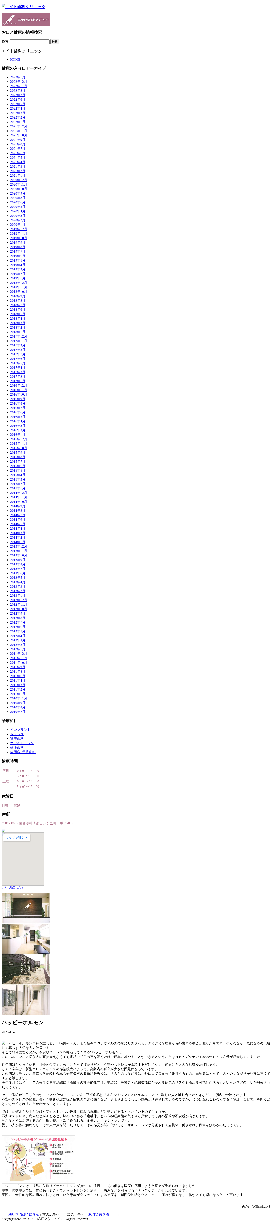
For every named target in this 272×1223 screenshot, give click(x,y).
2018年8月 (18, 300)
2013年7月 (18, 569)
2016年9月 (18, 399)
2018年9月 (18, 296)
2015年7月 (18, 461)
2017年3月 (18, 372)
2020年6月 (18, 202)
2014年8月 (18, 510)
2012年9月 (18, 613)
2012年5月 (18, 631)
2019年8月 (18, 247)
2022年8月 (18, 90)
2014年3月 (18, 533)
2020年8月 (18, 198)
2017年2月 (18, 376)
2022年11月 (18, 86)
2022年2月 (18, 117)
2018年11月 (18, 287)
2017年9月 (18, 345)
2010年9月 (18, 703)
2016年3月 (18, 426)
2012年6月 (18, 627)
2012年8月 (18, 618)
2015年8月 (18, 457)
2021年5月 (18, 157)
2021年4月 (18, 162)
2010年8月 (18, 707)
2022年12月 (18, 81)
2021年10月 (18, 135)
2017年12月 (18, 336)
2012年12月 (18, 600)
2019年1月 (18, 278)
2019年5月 (18, 260)
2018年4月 (18, 318)
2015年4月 (18, 475)
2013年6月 (18, 573)
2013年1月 (18, 595)
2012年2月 (18, 645)
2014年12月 (18, 493)
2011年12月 (18, 653)
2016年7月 (18, 408)
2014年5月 (18, 524)
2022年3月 (18, 113)
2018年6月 (18, 309)
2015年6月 (18, 466)
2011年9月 (18, 667)
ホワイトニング (22, 743)
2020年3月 (18, 215)
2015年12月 (18, 439)
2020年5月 (18, 207)
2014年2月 (18, 537)
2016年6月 (18, 412)
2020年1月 (18, 224)
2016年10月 (18, 394)
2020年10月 (18, 189)
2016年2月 (18, 430)
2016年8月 (18, 403)
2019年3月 (18, 269)
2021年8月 (18, 144)
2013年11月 (18, 551)
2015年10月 (18, 448)
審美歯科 (17, 738)
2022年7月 (18, 95)
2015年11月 (18, 443)
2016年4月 (18, 421)
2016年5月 (18, 417)
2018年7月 (18, 305)
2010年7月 (18, 712)
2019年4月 (18, 265)
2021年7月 (18, 148)
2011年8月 (18, 671)
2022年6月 (18, 99)
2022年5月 (18, 104)
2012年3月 (18, 640)
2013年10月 (18, 555)
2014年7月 (18, 515)
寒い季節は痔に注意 (23, 1214)
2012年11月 (18, 604)
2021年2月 (18, 171)
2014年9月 (18, 506)
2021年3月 (18, 166)
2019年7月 (18, 251)
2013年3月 (18, 586)
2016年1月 (18, 434)
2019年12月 (18, 229)
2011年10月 (18, 662)
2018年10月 (18, 291)
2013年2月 (18, 591)
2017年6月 (18, 358)
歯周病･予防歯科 (23, 752)
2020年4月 (18, 211)
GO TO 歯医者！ (100, 1214)
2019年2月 (18, 274)
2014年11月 (18, 497)
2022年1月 (18, 122)
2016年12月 (18, 385)
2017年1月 (18, 381)
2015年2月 (18, 484)
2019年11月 (18, 233)
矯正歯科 (17, 747)
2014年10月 (18, 502)
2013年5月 (18, 577)
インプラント (20, 729)
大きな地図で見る (13, 887)
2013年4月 (18, 582)
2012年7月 (18, 622)
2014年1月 (18, 542)
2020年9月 (18, 193)
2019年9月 (18, 242)
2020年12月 (18, 180)
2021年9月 (18, 140)
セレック (17, 734)
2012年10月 (18, 609)
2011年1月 (18, 694)
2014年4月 (18, 528)
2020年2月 (18, 220)
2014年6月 (18, 519)
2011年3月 (18, 685)
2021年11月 (18, 131)
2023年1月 (18, 77)
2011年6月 (18, 676)
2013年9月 (18, 560)
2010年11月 (18, 698)
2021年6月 (18, 153)
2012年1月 (18, 649)
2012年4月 (18, 636)
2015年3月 (18, 479)
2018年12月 (18, 283)
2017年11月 (18, 341)
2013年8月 (18, 564)
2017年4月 (18, 367)
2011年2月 (18, 689)
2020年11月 (18, 184)
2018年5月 (18, 314)
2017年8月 (18, 350)
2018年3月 (18, 323)
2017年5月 (18, 363)
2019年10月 (18, 238)
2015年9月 (18, 452)
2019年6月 (18, 256)
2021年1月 (18, 175)
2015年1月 (18, 488)
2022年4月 (18, 108)
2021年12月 (18, 126)
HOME (15, 59)
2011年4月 (18, 680)
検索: (5, 41)
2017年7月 (18, 354)
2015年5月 (18, 470)
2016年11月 (18, 390)
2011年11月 (18, 658)
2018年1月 (18, 332)
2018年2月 (18, 327)
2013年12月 (18, 546)
